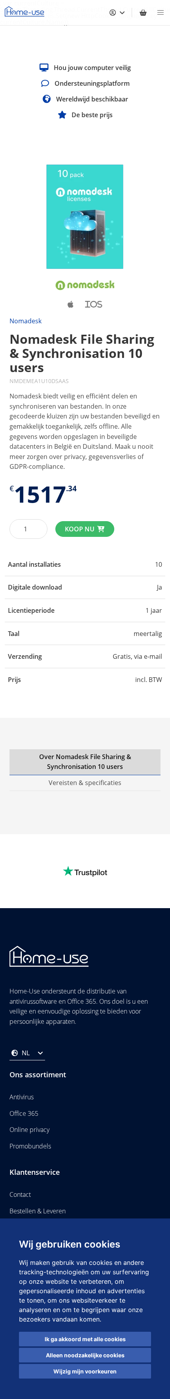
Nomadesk (25, 321)
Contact (20, 1194)
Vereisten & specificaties (85, 782)
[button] (160, 12)
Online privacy (29, 1129)
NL (26, 1053)
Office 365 (23, 1113)
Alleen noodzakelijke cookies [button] (85, 1355)
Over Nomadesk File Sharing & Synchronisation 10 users (85, 761)
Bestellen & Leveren (37, 1211)
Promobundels (30, 1146)
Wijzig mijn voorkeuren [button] (85, 1371)
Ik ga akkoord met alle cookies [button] (85, 1339)
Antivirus (21, 1097)
